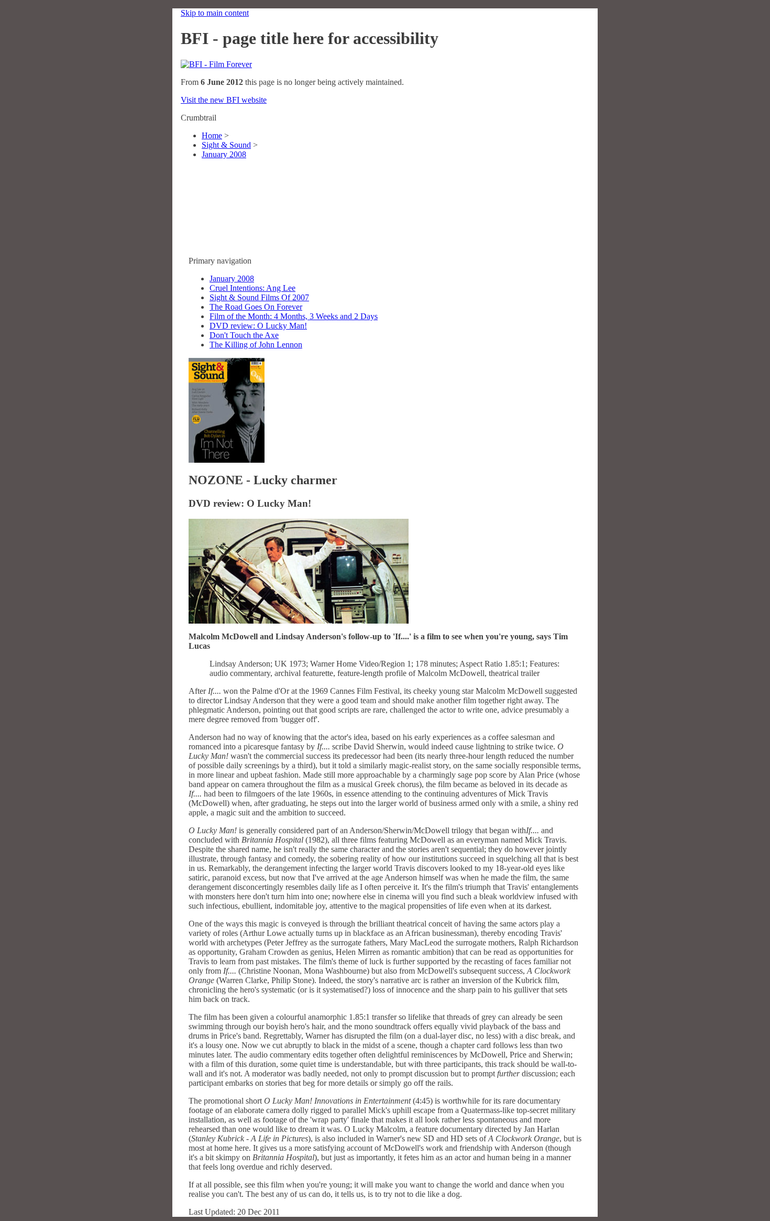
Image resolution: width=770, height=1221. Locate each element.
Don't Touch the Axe (244, 335)
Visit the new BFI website (224, 99)
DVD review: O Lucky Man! (258, 325)
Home (212, 135)
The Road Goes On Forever (256, 306)
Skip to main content (215, 12)
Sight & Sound (226, 144)
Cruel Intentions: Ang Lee (252, 288)
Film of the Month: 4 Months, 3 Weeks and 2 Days (294, 316)
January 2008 (224, 154)
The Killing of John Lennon (256, 344)
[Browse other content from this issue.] (227, 459)
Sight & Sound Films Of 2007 (259, 297)
